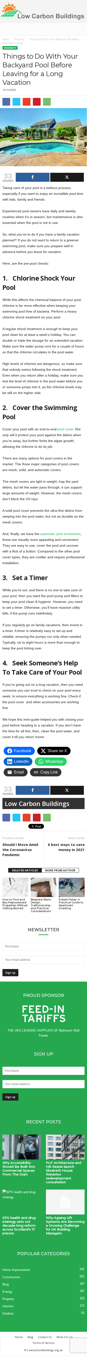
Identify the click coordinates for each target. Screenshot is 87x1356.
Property (19, 39)
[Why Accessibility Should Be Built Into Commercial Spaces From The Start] (21, 1147)
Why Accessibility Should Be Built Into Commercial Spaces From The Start (18, 1168)
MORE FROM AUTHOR (60, 870)
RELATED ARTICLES (25, 870)
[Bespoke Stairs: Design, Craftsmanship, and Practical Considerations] (44, 887)
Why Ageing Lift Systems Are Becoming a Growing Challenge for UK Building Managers (65, 1225)
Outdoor (8, 1313)
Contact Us (45, 1337)
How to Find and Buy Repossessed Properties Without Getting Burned (15, 904)
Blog (5, 1284)
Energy (7, 1291)
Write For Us (64, 1337)
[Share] (33, 177)
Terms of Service (43, 1343)
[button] (79, 29)
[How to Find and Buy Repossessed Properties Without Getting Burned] (15, 887)
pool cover (65, 429)
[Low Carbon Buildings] (43, 11)
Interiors (8, 1306)
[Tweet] (67, 177)
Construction (11, 1277)
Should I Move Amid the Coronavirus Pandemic (20, 849)
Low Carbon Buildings (37, 803)
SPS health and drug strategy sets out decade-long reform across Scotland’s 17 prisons (19, 1225)
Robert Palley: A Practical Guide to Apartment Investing (71, 904)
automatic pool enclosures (59, 534)
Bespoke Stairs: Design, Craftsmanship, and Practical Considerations (41, 905)
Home (5, 39)
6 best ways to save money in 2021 (66, 847)
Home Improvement (16, 1270)
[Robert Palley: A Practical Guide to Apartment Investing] (72, 887)
